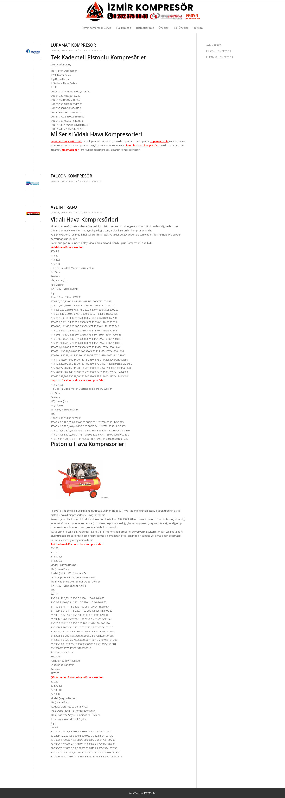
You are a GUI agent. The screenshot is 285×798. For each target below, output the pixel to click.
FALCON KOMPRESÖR (71, 176)
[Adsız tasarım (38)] (33, 182)
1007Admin (96, 50)
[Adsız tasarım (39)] (33, 214)
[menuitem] (97, 28)
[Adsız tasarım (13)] (142, 11)
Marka (73, 50)
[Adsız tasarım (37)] (33, 51)
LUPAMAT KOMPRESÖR (73, 45)
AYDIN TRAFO (64, 207)
